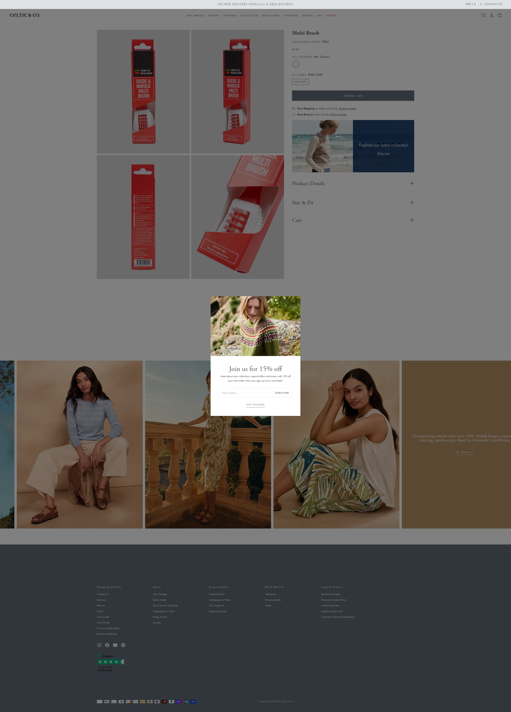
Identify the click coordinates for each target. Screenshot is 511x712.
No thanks (255, 404)
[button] (470, 4)
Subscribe (282, 392)
